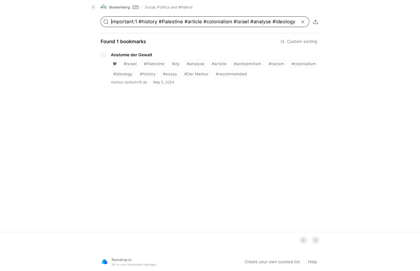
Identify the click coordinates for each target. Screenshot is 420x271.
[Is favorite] (115, 64)
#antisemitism (247, 63)
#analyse (195, 63)
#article (219, 63)
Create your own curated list (272, 261)
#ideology (122, 74)
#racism (276, 63)
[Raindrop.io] (104, 262)
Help (312, 261)
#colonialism (303, 63)
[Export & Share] (315, 22)
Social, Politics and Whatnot (168, 7)
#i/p (175, 63)
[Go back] (93, 7)
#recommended (231, 74)
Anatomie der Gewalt (117, 50)
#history (148, 74)
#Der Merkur (196, 74)
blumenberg (123, 7)
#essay (170, 74)
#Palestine (154, 63)
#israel (130, 63)
